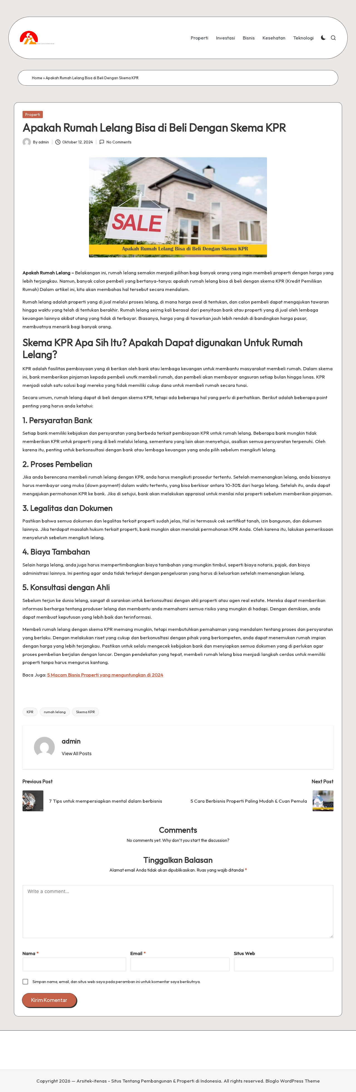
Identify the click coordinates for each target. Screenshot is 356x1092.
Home (37, 77)
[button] (77, 753)
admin (71, 741)
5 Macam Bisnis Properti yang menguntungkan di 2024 (105, 675)
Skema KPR (85, 712)
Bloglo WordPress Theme (293, 1081)
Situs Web (244, 953)
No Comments (119, 142)
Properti (32, 114)
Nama (31, 953)
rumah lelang (55, 712)
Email (138, 953)
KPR (30, 712)
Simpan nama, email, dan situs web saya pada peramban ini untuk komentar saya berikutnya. (117, 981)
